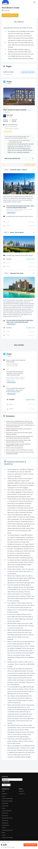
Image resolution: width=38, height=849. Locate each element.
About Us (21, 791)
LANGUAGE (5, 782)
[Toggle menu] (34, 2)
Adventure (4, 794)
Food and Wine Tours (7, 818)
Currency (5, 776)
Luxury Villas (5, 806)
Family (3, 808)
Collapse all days (29, 165)
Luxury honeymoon (7, 811)
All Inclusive (5, 813)
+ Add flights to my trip (27, 72)
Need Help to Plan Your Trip (10, 15)
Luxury (3, 796)
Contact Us (22, 794)
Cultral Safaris (5, 825)
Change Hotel (8, 131)
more (20, 316)
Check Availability (30, 845)
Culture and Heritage (7, 798)
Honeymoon (5, 803)
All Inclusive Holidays (7, 801)
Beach (3, 791)
